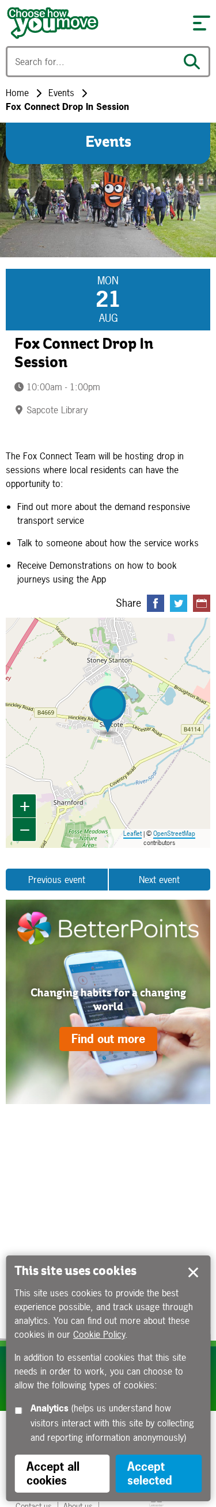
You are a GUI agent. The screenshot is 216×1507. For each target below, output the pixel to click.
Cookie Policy (99, 1334)
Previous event (56, 879)
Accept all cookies (52, 1473)
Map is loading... (107, 732)
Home (17, 92)
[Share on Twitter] (178, 603)
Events (61, 92)
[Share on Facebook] (155, 603)
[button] (201, 23)
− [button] (25, 829)
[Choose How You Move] (93, 23)
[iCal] (201, 603)
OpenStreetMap (174, 833)
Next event (159, 879)
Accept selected (193, 1272)
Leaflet (132, 833)
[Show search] (195, 62)
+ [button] (25, 806)
